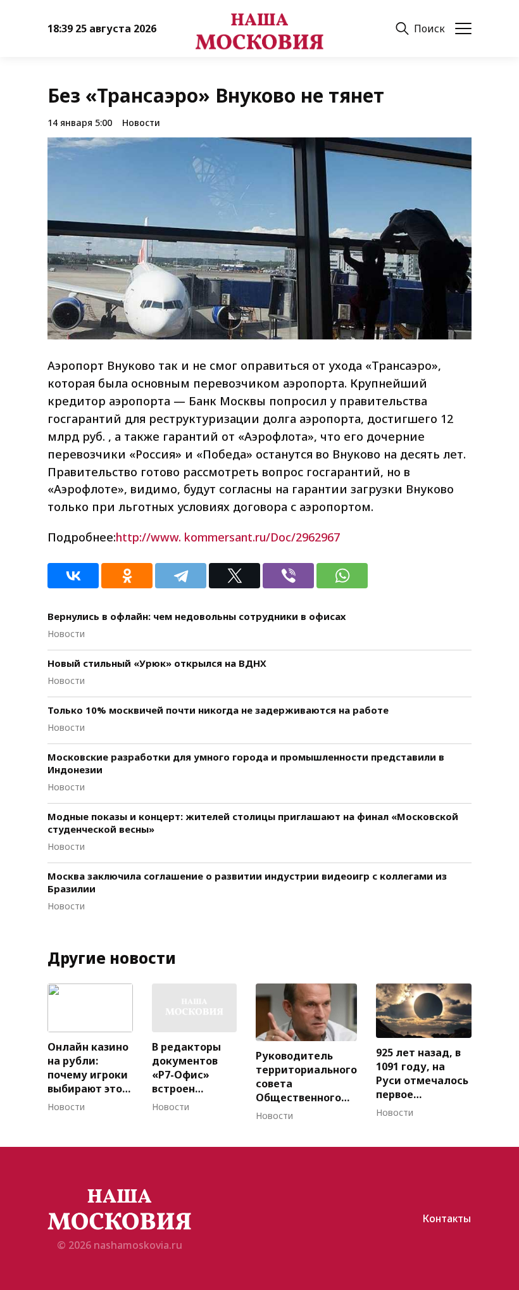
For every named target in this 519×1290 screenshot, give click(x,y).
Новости (141, 123)
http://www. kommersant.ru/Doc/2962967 (228, 537)
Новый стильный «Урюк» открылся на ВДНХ (156, 663)
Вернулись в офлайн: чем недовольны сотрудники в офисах (196, 616)
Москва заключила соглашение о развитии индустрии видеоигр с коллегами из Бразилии (247, 882)
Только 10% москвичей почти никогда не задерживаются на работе (218, 710)
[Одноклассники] (127, 575)
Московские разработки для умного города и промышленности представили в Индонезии (245, 763)
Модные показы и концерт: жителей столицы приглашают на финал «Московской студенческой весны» (252, 822)
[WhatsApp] (342, 575)
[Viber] (288, 575)
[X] (234, 575)
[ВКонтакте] (73, 575)
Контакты (446, 1218)
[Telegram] (180, 575)
